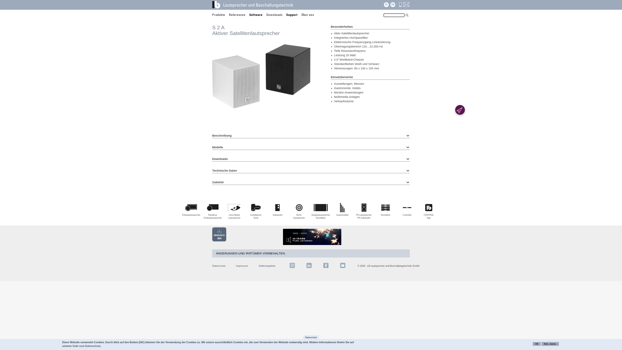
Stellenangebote (267, 265)
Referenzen (237, 15)
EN (392, 4)
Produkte (218, 15)
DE (386, 4)
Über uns (307, 15)
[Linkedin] (309, 267)
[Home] (256, 6)
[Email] (406, 5)
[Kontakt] (400, 5)
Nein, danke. (550, 344)
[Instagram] (292, 267)
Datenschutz (219, 265)
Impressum (242, 265)
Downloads (274, 15)
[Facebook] (326, 267)
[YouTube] (343, 267)
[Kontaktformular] (460, 110)
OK (536, 344)
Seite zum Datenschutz (86, 346)
